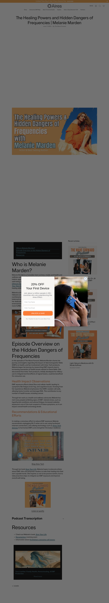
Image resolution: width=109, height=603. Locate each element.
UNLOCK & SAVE (38, 313)
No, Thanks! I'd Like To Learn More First (38, 319)
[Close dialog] (85, 278)
